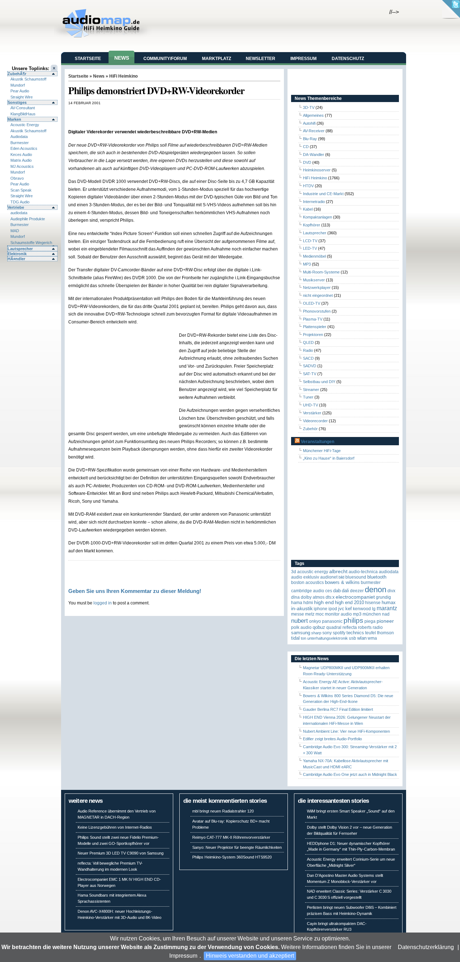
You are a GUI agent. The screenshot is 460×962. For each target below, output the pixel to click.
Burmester (19, 143)
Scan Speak (21, 190)
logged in (102, 602)
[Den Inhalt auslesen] (297, 441)
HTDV (308, 186)
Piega (370, 621)
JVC (341, 608)
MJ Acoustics (22, 166)
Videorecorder (315, 421)
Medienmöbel (314, 256)
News (121, 58)
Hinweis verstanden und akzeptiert (250, 956)
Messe (297, 614)
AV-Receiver (314, 131)
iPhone (320, 608)
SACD (308, 358)
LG (374, 608)
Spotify (339, 632)
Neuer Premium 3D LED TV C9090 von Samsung (121, 853)
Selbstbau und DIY (319, 381)
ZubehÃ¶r (17, 74)
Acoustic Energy (24, 125)
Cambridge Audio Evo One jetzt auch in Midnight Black (350, 774)
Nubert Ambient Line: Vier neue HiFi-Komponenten (346, 731)
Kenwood (362, 608)
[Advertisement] (152, 112)
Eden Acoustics (23, 148)
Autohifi (309, 123)
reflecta (349, 627)
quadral (333, 627)
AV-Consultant (22, 108)
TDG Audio (19, 202)
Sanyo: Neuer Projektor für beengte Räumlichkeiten (237, 847)
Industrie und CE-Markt (323, 194)
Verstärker (312, 413)
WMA (372, 638)
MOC (320, 614)
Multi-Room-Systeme (321, 272)
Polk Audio (301, 627)
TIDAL (295, 638)
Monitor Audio (338, 614)
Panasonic (332, 621)
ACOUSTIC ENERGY (312, 571)
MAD (14, 231)
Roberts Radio (370, 627)
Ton (303, 638)
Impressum (183, 956)
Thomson (385, 632)
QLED (308, 342)
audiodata (18, 213)
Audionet (328, 577)
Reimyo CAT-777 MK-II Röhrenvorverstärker (231, 837)
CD (306, 146)
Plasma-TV (312, 319)
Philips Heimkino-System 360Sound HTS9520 (232, 857)
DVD (307, 162)
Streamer (311, 389)
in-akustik (302, 608)
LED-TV (310, 248)
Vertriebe (16, 207)
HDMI (308, 602)
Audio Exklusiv (305, 577)
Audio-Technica (363, 571)
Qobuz (319, 627)
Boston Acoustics (307, 582)
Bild (341, 577)
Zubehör (310, 429)
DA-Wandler (313, 154)
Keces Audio (21, 154)
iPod (332, 608)
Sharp (316, 633)
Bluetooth (376, 577)
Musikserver (314, 280)
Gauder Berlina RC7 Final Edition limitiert (338, 709)
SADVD (309, 366)
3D (293, 571)
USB (352, 638)
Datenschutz (348, 58)
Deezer (357, 590)
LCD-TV (310, 241)
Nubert (299, 620)
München (372, 614)
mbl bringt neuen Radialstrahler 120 (223, 811)
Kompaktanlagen (317, 217)
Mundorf (17, 85)
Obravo (17, 178)
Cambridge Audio (307, 590)
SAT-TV (309, 374)
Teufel (370, 632)
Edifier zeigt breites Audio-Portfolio (332, 739)
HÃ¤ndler (16, 259)
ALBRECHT (338, 571)
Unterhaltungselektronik (327, 638)
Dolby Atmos (313, 597)
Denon (375, 589)
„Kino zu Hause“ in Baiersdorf (328, 458)
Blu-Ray (310, 139)
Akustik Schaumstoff (28, 79)
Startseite (88, 58)
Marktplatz (216, 58)
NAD (386, 614)
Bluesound (355, 577)
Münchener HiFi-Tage (322, 450)
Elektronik (17, 254)
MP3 (307, 264)
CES (328, 590)
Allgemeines (313, 115)
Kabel (308, 209)
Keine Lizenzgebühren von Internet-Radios (115, 827)
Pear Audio (19, 91)
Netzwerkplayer (317, 287)
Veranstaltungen (317, 441)
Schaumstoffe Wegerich (31, 242)
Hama (296, 602)
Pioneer (385, 621)
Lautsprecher (20, 249)
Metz (309, 614)
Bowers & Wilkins (342, 582)
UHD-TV (310, 405)
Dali (345, 590)
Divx (391, 590)
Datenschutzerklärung (426, 947)
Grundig (383, 597)
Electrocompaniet (355, 597)
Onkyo (315, 621)
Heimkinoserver (317, 170)
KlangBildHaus (23, 114)
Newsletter (260, 58)
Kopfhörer (311, 225)
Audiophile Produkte (27, 219)
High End (324, 602)
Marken (14, 119)
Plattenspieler (314, 326)
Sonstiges (17, 102)
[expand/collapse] (32, 245)
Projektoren (313, 334)
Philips (353, 620)
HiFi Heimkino (123, 76)
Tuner (308, 397)
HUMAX (389, 602)
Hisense (373, 602)
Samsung (300, 632)
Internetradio (314, 201)
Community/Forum (165, 58)
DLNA (295, 597)
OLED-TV (311, 303)
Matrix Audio (21, 160)
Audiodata (19, 136)
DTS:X (330, 597)
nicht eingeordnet (318, 295)
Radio (308, 350)
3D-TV (308, 107)
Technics (355, 632)
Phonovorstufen (317, 311)
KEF (348, 608)
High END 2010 (349, 602)
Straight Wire (21, 97)
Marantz (387, 608)
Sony (327, 632)
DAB (337, 590)
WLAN (362, 638)
